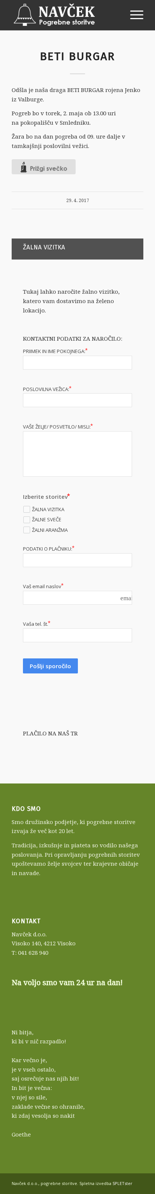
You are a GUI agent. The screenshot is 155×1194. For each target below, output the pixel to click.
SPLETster (122, 1183)
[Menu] (133, 15)
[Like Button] (44, 166)
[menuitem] (133, 15)
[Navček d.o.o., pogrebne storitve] (64, 15)
